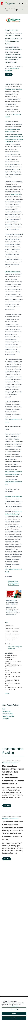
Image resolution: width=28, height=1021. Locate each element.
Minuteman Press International (12, 628)
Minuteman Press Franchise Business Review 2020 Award (13, 583)
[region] (14, 1008)
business (8, 634)
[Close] (26, 998)
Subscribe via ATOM (8, 716)
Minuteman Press (9, 625)
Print (3, 709)
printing (7, 637)
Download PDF (6, 711)
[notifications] (22, 3)
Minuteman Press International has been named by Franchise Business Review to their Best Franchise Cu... (13, 610)
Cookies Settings (14, 1009)
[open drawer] (25, 3)
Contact (7, 693)
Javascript (5, 718)
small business (16, 634)
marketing (8, 640)
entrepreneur (15, 637)
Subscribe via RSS (7, 713)
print (14, 640)
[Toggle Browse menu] (22, 10)
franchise (8, 631)
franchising (15, 631)
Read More (6, 805)
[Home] (8, 3)
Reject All (14, 1013)
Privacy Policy (14, 1005)
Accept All (14, 1018)
